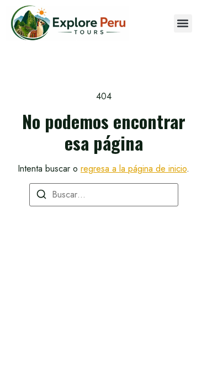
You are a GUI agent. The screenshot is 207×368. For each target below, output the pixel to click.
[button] (183, 23)
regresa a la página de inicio (134, 168)
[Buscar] (41, 196)
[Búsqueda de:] (103, 194)
